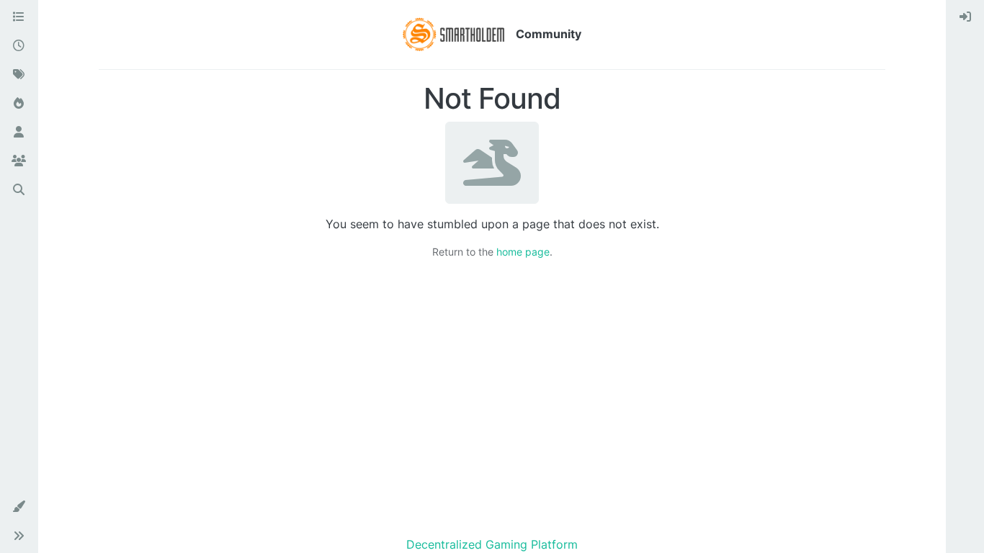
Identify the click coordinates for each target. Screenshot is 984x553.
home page (523, 252)
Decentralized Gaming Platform (492, 544)
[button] (19, 506)
